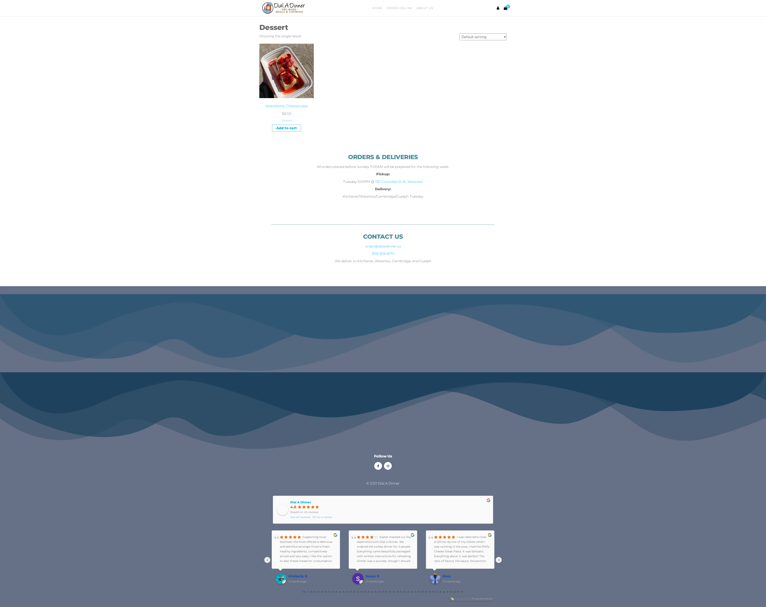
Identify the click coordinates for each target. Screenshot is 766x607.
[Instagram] (388, 466)
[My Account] (498, 8)
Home (377, 8)
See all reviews (300, 517)
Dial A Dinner (300, 502)
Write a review (322, 517)
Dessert (287, 120)
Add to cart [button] (286, 128)
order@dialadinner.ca (383, 246)
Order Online (400, 8)
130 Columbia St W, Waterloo (399, 182)
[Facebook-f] (378, 466)
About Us (425, 8)
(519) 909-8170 (383, 254)
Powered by (474, 598)
